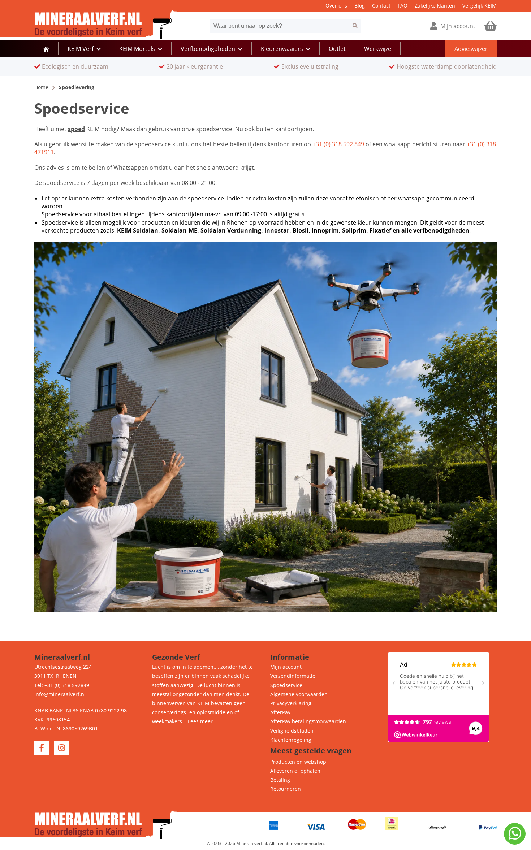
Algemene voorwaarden (299, 694)
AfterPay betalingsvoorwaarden (308, 721)
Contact (381, 5)
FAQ (402, 5)
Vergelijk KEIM (479, 5)
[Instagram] (61, 748)
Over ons (336, 5)
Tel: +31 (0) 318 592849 (61, 685)
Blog (359, 5)
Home (41, 87)
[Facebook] (41, 748)
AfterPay (280, 712)
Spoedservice (286, 685)
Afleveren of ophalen (295, 770)
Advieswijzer (471, 49)
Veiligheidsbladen (292, 730)
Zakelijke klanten (435, 5)
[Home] (46, 48)
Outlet (337, 49)
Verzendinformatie (292, 675)
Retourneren (285, 788)
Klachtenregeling (290, 739)
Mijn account (286, 666)
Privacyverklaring (290, 703)
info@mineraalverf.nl (60, 694)
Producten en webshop (298, 761)
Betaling (280, 779)
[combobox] (279, 26)
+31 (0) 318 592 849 (338, 144)
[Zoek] (355, 26)
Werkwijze (377, 49)
